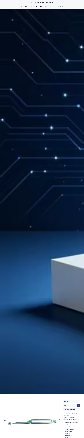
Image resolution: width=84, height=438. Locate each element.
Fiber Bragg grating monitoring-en (71, 426)
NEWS (41, 6)
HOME (21, 6)
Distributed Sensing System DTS (70, 417)
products (33, 6)
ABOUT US (27, 6)
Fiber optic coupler (68, 433)
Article (46, 6)
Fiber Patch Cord (67, 435)
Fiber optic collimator (68, 431)
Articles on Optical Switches (69, 413)
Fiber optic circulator (68, 429)
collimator (66, 415)
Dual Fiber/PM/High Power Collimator (71, 419)
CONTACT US (53, 6)
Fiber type (66, 437)
